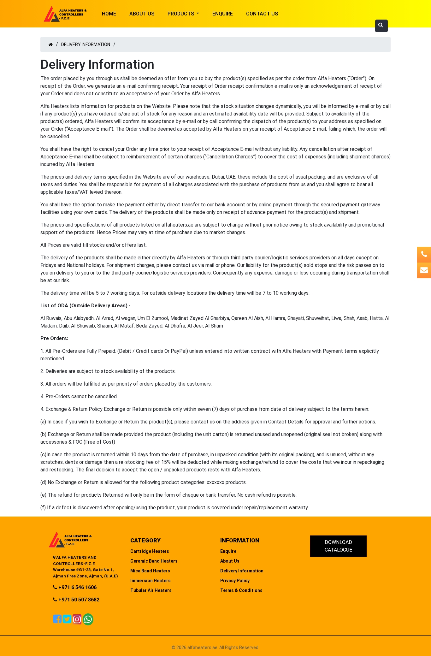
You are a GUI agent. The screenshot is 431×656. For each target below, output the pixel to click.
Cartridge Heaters (149, 551)
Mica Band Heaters (150, 570)
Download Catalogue (338, 546)
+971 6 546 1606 (77, 587)
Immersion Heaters (150, 580)
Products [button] (181, 14)
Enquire (222, 14)
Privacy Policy (235, 580)
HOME (109, 14)
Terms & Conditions (241, 590)
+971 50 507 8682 (78, 600)
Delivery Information (85, 44)
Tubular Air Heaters (151, 590)
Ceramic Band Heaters (154, 561)
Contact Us (262, 14)
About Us (141, 14)
